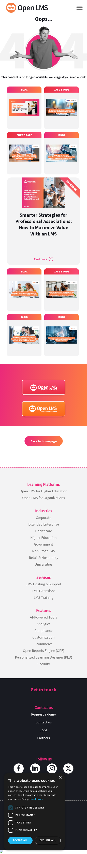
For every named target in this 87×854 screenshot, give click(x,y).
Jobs (43, 730)
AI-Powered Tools (43, 617)
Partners (43, 738)
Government (43, 544)
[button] (79, 7)
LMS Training (43, 597)
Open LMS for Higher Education (43, 491)
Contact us (43, 722)
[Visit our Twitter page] (68, 768)
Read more (36, 799)
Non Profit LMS (43, 551)
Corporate (43, 517)
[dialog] (34, 811)
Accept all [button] (20, 840)
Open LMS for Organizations (43, 497)
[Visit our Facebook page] (19, 768)
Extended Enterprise (43, 524)
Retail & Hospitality (43, 557)
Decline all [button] (47, 840)
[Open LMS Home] (27, 7)
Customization (43, 637)
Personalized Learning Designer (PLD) (43, 657)
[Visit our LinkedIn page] (35, 768)
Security (43, 664)
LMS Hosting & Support (43, 584)
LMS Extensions (43, 590)
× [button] (60, 777)
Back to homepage (44, 441)
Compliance (43, 630)
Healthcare (43, 531)
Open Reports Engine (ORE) (43, 650)
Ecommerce (44, 644)
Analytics (43, 624)
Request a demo (43, 714)
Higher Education (43, 537)
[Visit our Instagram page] (52, 768)
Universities (43, 564)
